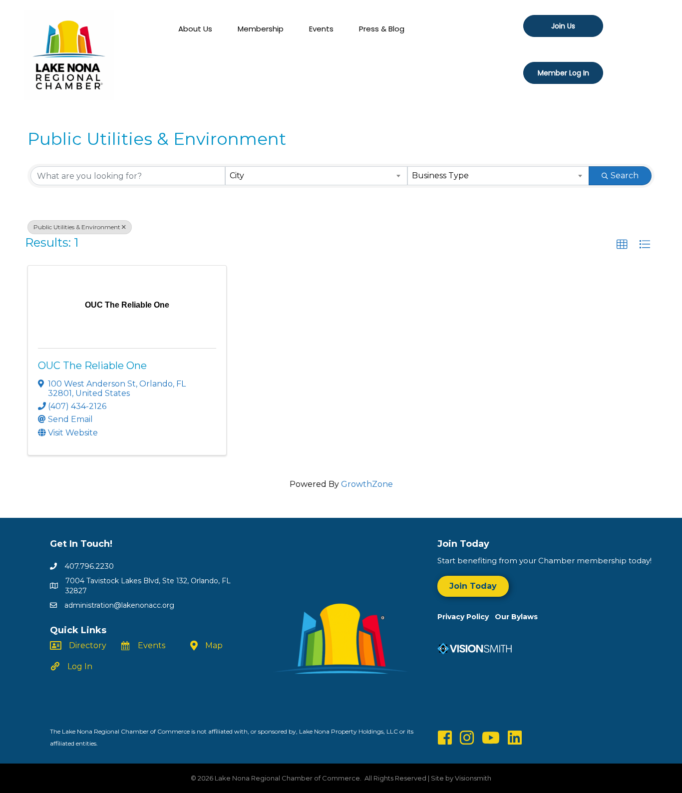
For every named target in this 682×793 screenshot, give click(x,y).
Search (625, 175)
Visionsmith (473, 778)
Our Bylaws (516, 616)
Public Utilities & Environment (76, 227)
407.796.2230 (89, 566)
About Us (195, 28)
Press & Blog (381, 28)
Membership (261, 28)
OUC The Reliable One (92, 366)
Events (321, 28)
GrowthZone (367, 484)
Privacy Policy (466, 616)
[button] (622, 245)
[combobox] (316, 175)
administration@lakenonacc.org (119, 605)
